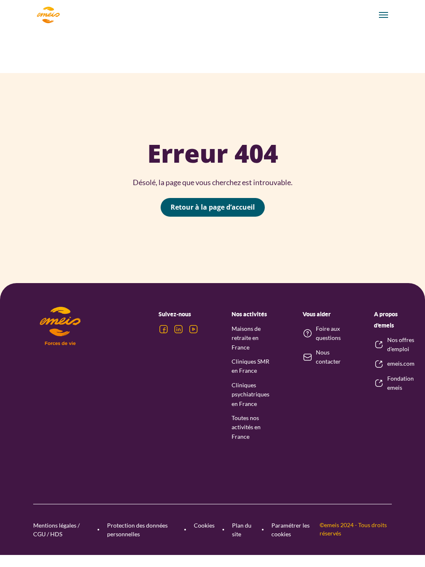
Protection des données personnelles (137, 530)
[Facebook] (164, 329)
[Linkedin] (178, 329)
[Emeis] (48, 15)
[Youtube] (193, 329)
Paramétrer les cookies (290, 530)
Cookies (204, 525)
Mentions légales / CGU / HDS (56, 530)
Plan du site (242, 530)
